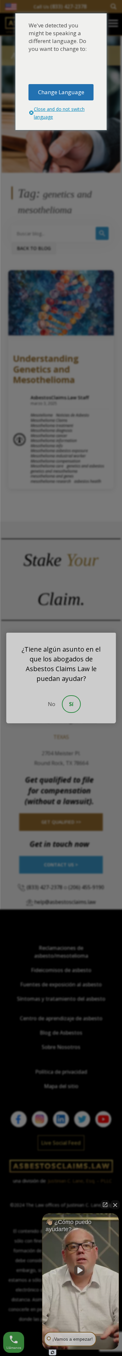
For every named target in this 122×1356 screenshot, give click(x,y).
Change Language (61, 92)
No (51, 704)
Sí (71, 704)
